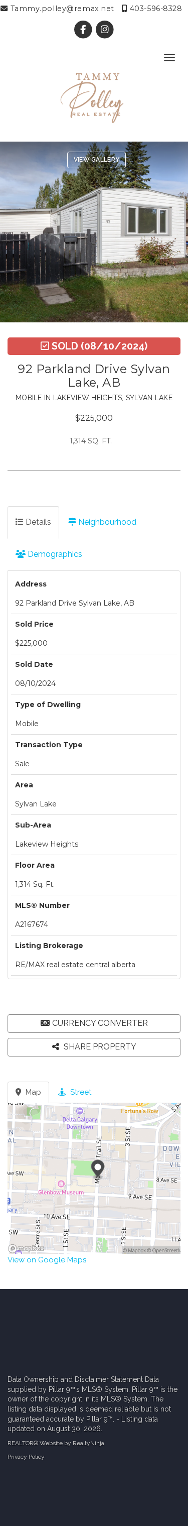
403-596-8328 (154, 8)
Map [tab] (32, 1092)
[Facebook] (84, 30)
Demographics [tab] (54, 554)
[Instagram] (105, 30)
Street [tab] (79, 1092)
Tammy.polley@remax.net (61, 8)
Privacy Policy (26, 1456)
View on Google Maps (47, 1259)
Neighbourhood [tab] (106, 522)
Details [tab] (37, 522)
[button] (94, 1023)
